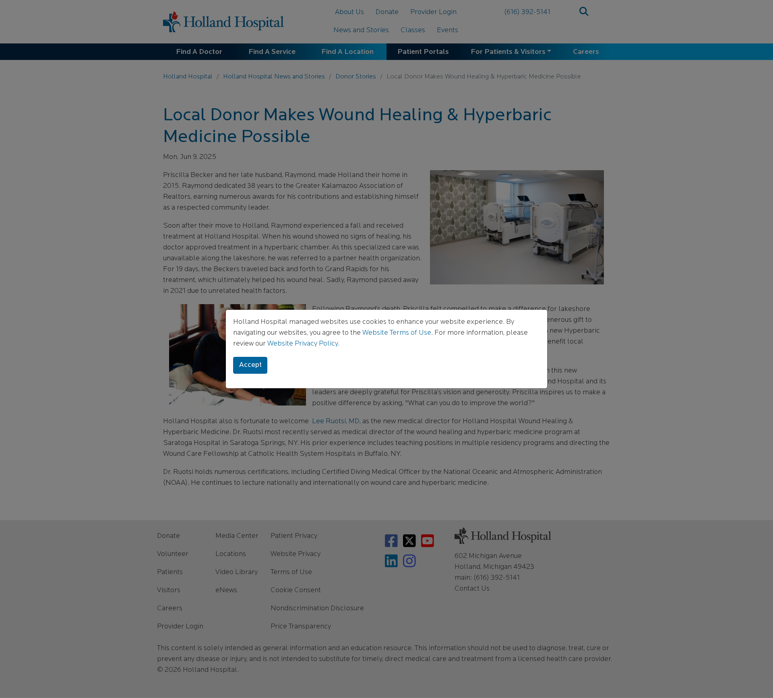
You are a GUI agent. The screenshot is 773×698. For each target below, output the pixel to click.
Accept (250, 365)
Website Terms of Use (396, 333)
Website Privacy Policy (302, 344)
